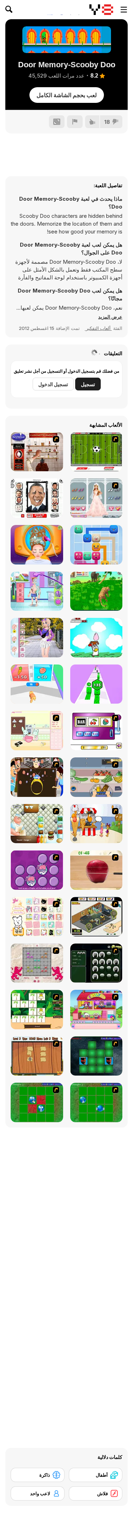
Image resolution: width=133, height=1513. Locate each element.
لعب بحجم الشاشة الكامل (67, 95)
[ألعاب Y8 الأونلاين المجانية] (101, 9)
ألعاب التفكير (98, 328)
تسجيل (88, 384)
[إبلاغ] (75, 121)
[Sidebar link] (124, 9)
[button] (110, 317)
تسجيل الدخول (53, 384)
